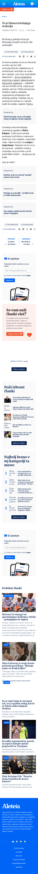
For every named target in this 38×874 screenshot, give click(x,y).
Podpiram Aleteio (13, 334)
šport (6, 758)
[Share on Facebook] (20, 56)
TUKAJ (29, 104)
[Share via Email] (31, 56)
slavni (6, 645)
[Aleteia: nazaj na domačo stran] (19, 4)
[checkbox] (4, 275)
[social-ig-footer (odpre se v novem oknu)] (25, 842)
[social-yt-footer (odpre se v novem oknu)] (13, 842)
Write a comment (19, 369)
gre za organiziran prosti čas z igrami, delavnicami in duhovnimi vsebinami (18, 80)
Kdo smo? (19, 856)
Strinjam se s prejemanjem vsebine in (18, 275)
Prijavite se (9, 280)
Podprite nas (5, 9)
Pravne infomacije (19, 860)
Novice (4, 16)
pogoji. (29, 275)
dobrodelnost (8, 596)
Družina (6, 682)
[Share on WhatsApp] (35, 56)
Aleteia (21, 30)
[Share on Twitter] (27, 56)
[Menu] (6, 4)
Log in (26, 361)
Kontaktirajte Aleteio (19, 863)
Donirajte (19, 852)
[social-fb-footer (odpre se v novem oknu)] (17, 842)
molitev (6, 723)
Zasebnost (19, 867)
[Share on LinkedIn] (23, 56)
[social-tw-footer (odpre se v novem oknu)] (21, 842)
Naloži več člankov (19, 443)
